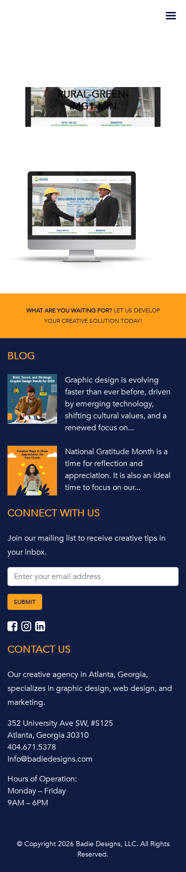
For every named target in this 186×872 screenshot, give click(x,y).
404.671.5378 (31, 747)
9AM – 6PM (27, 802)
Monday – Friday (36, 790)
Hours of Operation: (42, 779)
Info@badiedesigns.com (50, 759)
